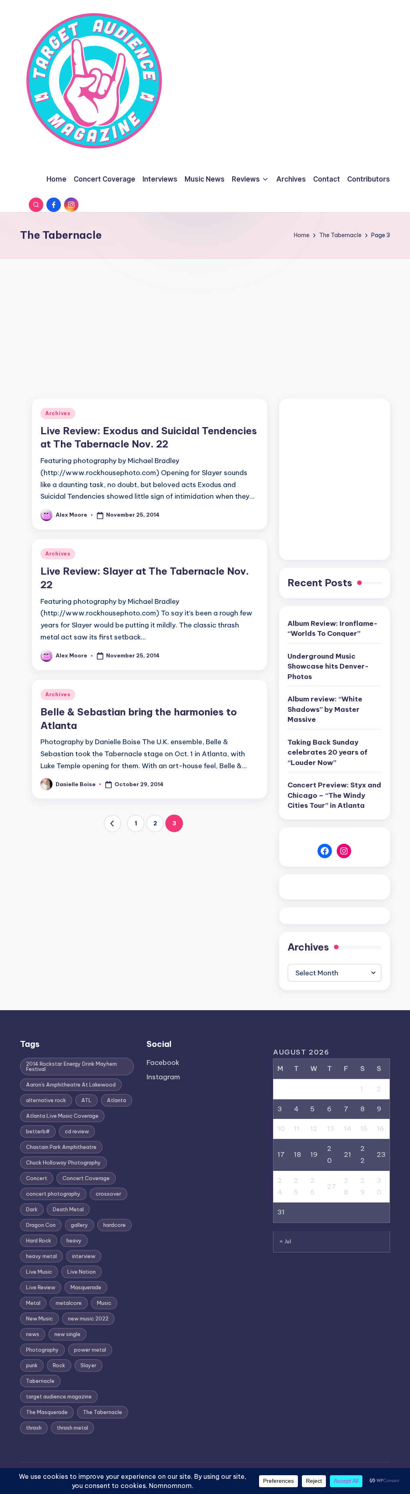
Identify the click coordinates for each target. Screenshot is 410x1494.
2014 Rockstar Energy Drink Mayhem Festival (71, 1066)
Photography (42, 1349)
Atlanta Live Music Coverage (62, 1116)
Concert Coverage (86, 1178)
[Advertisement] (205, 319)
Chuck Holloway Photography (63, 1162)
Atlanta (116, 1100)
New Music (39, 1318)
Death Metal (68, 1209)
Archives (57, 413)
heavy (74, 1240)
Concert (36, 1178)
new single (67, 1334)
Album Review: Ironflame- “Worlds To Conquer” (332, 628)
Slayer (88, 1365)
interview (83, 1256)
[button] (112, 823)
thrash (34, 1427)
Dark (32, 1209)
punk (32, 1365)
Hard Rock (38, 1240)
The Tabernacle (102, 1412)
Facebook (163, 1062)
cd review (77, 1131)
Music (104, 1303)
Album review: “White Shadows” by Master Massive (324, 709)
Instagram (163, 1077)
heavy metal (41, 1256)
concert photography (53, 1193)
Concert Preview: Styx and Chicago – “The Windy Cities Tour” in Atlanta (334, 795)
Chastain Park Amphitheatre (61, 1147)
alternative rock (46, 1100)
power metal (90, 1349)
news (32, 1334)
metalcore (69, 1303)
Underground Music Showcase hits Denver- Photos (328, 666)
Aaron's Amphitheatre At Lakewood (71, 1084)
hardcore (114, 1225)
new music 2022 (88, 1318)
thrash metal (72, 1427)
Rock (59, 1365)
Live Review (40, 1287)
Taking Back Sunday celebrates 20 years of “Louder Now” (327, 752)
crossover (108, 1193)
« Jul (285, 1241)
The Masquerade (47, 1412)
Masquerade (85, 1287)
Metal (33, 1303)
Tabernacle (40, 1381)
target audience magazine (59, 1396)
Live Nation (81, 1271)
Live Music (39, 1271)
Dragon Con (41, 1225)
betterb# (38, 1131)
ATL (86, 1100)
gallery (79, 1225)
